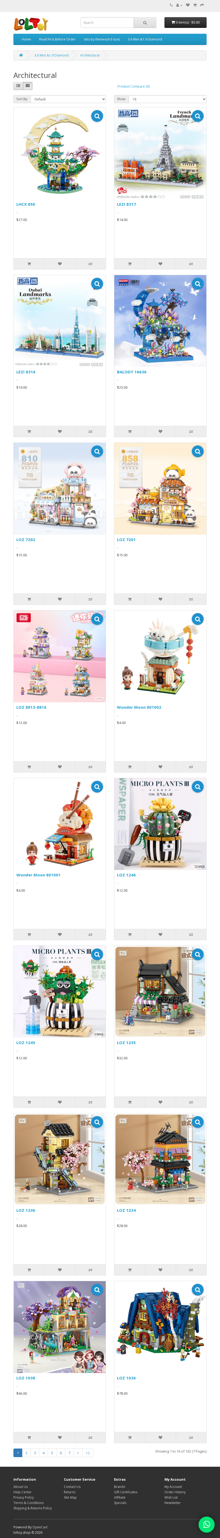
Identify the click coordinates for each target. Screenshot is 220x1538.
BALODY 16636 (131, 371)
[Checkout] (202, 5)
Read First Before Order (57, 39)
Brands (119, 1486)
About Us (20, 1486)
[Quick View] (97, 116)
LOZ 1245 (25, 1042)
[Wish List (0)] (188, 5)
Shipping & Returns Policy (32, 1508)
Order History (175, 1492)
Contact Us (72, 1486)
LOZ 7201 (126, 539)
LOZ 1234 (126, 1210)
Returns (69, 1492)
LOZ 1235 (126, 1042)
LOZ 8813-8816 (31, 707)
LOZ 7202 (25, 539)
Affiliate (120, 1497)
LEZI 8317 (126, 204)
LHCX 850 (25, 204)
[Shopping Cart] (195, 5)
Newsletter (172, 1503)
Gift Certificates (125, 1492)
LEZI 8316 (25, 371)
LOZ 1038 (25, 1378)
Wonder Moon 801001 (38, 874)
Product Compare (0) (133, 86)
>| (88, 1452)
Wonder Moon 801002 (139, 707)
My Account (173, 1486)
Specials (120, 1503)
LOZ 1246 (126, 874)
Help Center (22, 1492)
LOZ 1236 (25, 1210)
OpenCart (39, 1527)
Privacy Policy (23, 1497)
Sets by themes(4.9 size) (102, 39)
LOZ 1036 (126, 1378)
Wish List (171, 1497)
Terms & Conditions (28, 1503)
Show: (121, 99)
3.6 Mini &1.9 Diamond (145, 39)
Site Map (70, 1497)
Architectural (90, 55)
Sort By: (22, 99)
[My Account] (179, 5)
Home (26, 39)
